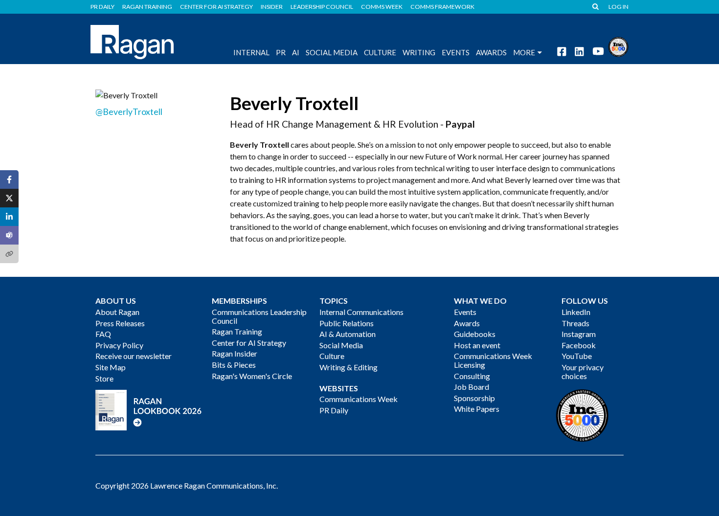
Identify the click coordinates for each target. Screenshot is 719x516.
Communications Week (358, 399)
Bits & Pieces (234, 364)
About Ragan (117, 311)
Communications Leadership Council (259, 316)
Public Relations (346, 323)
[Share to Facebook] (9, 179)
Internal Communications (361, 311)
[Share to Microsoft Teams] (9, 235)
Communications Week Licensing (493, 360)
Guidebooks (474, 333)
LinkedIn (576, 311)
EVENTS (456, 52)
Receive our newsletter (133, 355)
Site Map (110, 367)
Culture (380, 52)
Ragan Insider (234, 353)
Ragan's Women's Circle (252, 376)
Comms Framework (442, 7)
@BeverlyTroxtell (128, 112)
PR (281, 52)
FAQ (103, 333)
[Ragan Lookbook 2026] (148, 409)
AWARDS (491, 52)
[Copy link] (9, 254)
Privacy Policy (119, 345)
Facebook (579, 345)
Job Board (471, 386)
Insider (272, 7)
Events (465, 311)
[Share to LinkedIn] (9, 216)
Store (104, 378)
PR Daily (102, 7)
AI (295, 52)
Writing (419, 52)
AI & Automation (347, 333)
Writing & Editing (348, 367)
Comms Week (382, 7)
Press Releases (120, 323)
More (524, 52)
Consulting (472, 376)
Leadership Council (322, 7)
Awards (467, 323)
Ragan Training (147, 7)
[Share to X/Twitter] (9, 198)
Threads (575, 323)
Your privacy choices (583, 371)
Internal (251, 52)
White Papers (476, 408)
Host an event (477, 345)
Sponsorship (474, 398)
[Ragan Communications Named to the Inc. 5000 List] (618, 45)
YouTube (577, 355)
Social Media (332, 52)
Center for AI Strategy (216, 7)
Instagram (579, 333)
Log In (618, 7)
